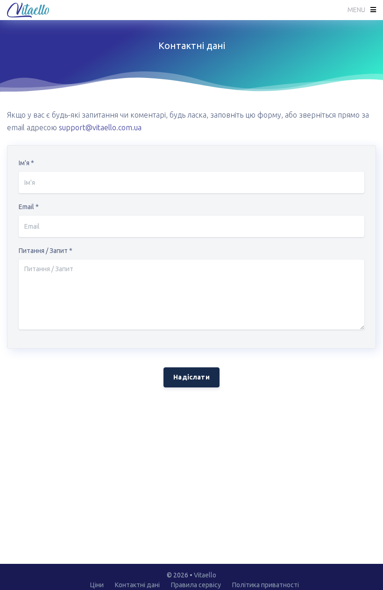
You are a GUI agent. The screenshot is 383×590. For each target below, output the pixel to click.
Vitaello (205, 575)
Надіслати (191, 377)
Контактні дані (137, 585)
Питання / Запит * (45, 250)
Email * (29, 207)
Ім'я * (26, 163)
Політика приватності (265, 585)
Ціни (97, 585)
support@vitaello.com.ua (100, 127)
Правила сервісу (196, 585)
